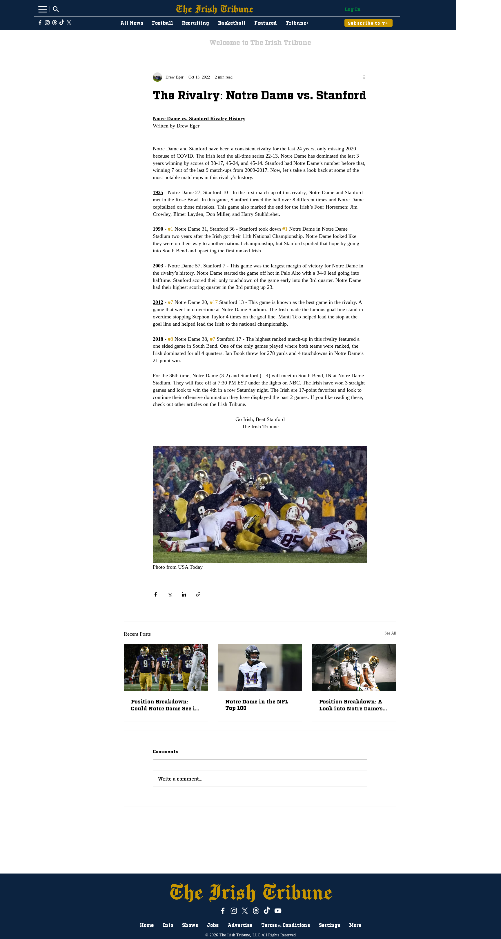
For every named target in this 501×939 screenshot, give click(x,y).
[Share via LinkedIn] (184, 594)
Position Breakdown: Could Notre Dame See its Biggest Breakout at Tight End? (165, 704)
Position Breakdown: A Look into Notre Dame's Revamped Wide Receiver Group (351, 705)
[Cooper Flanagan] (166, 667)
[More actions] (363, 77)
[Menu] (42, 9)
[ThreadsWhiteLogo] (54, 22)
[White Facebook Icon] (40, 22)
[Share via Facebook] (155, 594)
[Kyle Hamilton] (260, 667)
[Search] (55, 9)
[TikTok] (62, 22)
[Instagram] (47, 22)
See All (390, 633)
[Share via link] (198, 594)
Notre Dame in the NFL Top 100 (256, 704)
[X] (69, 22)
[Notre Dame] (354, 667)
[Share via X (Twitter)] (170, 594)
